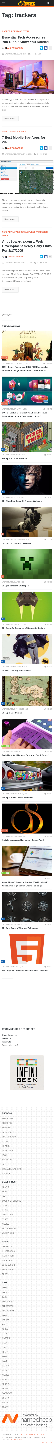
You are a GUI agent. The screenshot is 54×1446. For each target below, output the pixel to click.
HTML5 (5, 1210)
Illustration (8, 1251)
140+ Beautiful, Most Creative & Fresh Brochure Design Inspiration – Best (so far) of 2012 (24, 414)
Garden (6, 1338)
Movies (5, 1375)
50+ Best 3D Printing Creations (16, 543)
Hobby (5, 1357)
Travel (5, 1407)
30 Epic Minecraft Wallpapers (15, 586)
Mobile (5, 1224)
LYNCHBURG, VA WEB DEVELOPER (31, 1434)
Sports (6, 1398)
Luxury (5, 1366)
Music (5, 1379)
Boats (5, 1288)
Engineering (8, 1311)
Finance (6, 1146)
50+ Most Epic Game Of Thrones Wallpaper (22, 501)
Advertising (8, 1118)
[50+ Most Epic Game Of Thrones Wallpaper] (27, 480)
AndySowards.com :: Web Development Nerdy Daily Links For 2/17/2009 (27, 246)
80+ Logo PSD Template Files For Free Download (25, 970)
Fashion (6, 1320)
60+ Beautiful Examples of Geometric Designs (23, 628)
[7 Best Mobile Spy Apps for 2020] (27, 177)
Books (5, 1292)
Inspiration (8, 1256)
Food (4, 1324)
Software (7, 1393)
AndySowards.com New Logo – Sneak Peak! (23, 840)
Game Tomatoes (9, 1035)
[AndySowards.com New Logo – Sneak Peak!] (27, 819)
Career (6, 31)
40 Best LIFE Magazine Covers (16, 670)
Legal (5, 1155)
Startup (6, 1173)
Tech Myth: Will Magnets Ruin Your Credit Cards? (25, 755)
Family (5, 1315)
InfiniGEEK (6, 1038)
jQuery (5, 1219)
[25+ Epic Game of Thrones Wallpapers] (27, 907)
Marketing (7, 1160)
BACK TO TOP (47, 1442)
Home (4, 1361)
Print (4, 1274)
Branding (6, 1128)
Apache (5, 1187)
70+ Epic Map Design (12, 713)
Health (5, 1352)
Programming (9, 1228)
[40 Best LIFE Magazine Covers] (27, 649)
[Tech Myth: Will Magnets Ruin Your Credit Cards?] (27, 734)
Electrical (7, 1306)
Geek (4, 131)
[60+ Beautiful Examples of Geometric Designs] (27, 607)
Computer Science (11, 1201)
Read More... (10, 118)
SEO (4, 1164)
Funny (5, 1329)
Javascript (7, 1215)
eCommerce (8, 1132)
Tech (26, 31)
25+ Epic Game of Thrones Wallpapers (20, 928)
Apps (4, 1192)
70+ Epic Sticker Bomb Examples (17, 797)
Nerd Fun (6, 1384)
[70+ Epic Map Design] (27, 691)
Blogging (7, 1123)
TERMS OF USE (16, 1440)
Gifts (4, 1347)
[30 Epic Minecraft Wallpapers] (27, 564)
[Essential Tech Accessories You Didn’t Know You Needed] (27, 77)
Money (5, 1370)
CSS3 (4, 1206)
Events (5, 1141)
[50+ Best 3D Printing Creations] (27, 522)
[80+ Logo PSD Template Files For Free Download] (27, 949)
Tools (5, 1402)
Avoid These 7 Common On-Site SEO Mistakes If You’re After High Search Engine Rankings (24, 884)
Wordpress (8, 1233)
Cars (4, 1297)
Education (7, 1301)
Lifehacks (16, 31)
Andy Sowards (15, 48)
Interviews (7, 1260)
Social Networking (12, 1169)
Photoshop (8, 1270)
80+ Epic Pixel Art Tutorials (14, 458)
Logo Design (8, 1265)
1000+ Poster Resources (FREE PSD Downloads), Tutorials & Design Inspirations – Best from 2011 (25, 369)
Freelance (7, 1151)
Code (4, 1196)
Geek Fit (6, 1343)
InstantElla (6, 1042)
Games (5, 1334)
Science (6, 1389)
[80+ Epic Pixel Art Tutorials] (27, 437)
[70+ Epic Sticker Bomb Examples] (27, 776)
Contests (7, 1247)
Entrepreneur (9, 1137)
